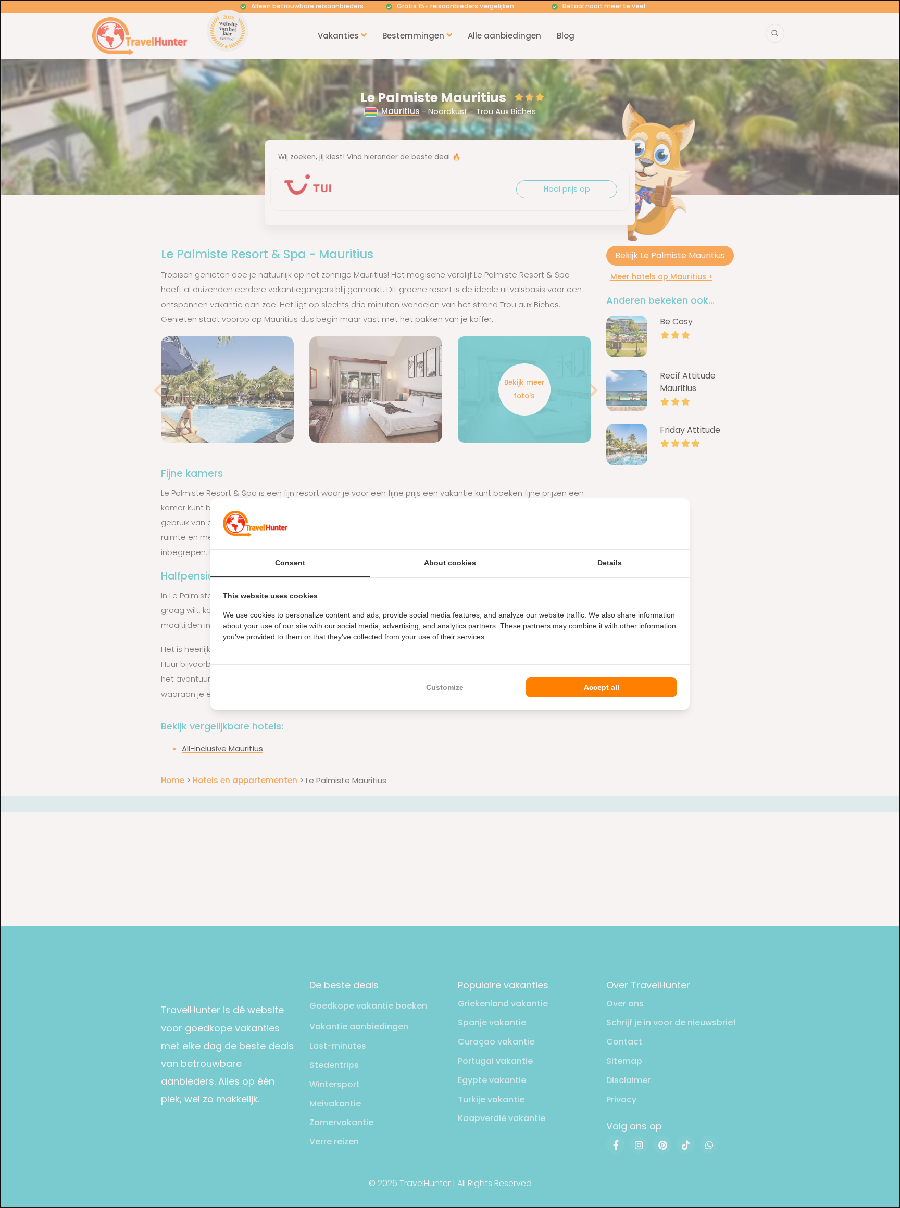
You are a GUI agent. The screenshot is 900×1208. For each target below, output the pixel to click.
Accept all (601, 687)
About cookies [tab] (450, 563)
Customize (445, 687)
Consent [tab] (290, 563)
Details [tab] (609, 563)
